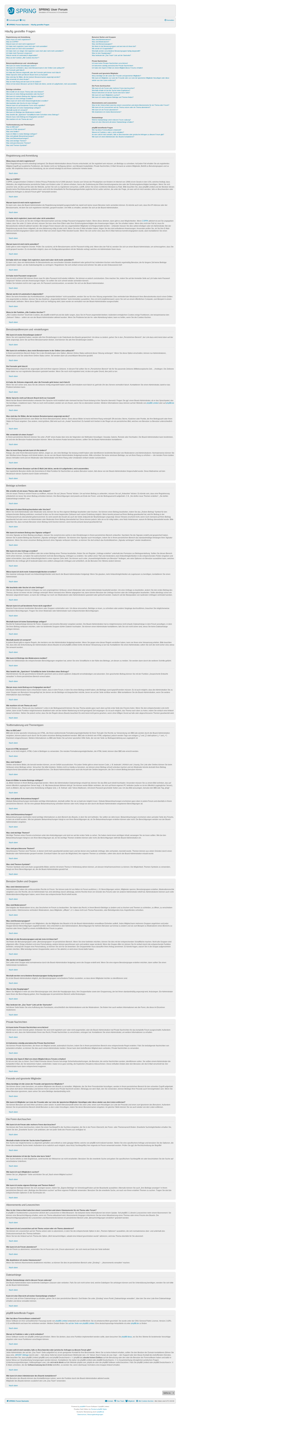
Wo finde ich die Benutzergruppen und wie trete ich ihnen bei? (114, 46)
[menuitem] (22, 20)
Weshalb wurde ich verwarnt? (17, 110)
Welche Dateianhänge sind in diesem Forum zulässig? (111, 120)
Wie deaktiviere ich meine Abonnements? (106, 112)
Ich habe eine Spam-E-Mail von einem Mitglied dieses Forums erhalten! (117, 68)
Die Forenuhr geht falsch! (15, 70)
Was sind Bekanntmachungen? (17, 138)
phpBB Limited (153, 403)
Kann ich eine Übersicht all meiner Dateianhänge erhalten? (113, 122)
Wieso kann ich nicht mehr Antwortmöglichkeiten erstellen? (27, 101)
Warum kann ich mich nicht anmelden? (20, 48)
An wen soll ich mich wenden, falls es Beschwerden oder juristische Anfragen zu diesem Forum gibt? (128, 134)
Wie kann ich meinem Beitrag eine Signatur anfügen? (25, 96)
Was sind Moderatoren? (100, 42)
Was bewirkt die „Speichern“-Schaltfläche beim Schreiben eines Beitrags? (32, 114)
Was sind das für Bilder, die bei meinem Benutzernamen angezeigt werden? (33, 77)
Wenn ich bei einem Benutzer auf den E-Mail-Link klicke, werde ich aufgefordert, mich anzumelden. (41, 84)
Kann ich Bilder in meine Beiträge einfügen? (21, 134)
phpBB (82, 1406)
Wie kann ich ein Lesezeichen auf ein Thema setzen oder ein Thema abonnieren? (121, 107)
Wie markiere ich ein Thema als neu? (19, 119)
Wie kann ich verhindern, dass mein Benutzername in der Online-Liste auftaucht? (35, 68)
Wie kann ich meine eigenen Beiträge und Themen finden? (112, 97)
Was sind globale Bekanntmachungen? (20, 136)
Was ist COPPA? (12, 42)
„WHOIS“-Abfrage (22, 1355)
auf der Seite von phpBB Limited (81, 1323)
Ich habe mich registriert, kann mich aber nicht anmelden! (26, 46)
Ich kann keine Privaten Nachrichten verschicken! (110, 63)
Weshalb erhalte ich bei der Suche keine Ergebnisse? (111, 90)
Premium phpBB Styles (99, 1409)
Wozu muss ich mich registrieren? (18, 39)
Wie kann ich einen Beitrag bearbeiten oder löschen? (25, 94)
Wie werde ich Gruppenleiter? (102, 48)
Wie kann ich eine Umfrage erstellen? (19, 98)
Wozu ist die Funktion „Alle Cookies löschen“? (22, 58)
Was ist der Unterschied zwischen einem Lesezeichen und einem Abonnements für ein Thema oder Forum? (130, 105)
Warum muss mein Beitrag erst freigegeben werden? (25, 117)
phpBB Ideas (127, 1337)
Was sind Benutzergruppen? (102, 44)
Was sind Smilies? (12, 131)
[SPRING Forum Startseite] (22, 10)
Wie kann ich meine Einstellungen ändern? (21, 66)
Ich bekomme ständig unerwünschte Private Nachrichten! (112, 66)
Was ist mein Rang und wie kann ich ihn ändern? (23, 82)
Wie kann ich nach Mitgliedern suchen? (106, 95)
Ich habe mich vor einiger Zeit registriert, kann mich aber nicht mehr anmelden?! (35, 51)
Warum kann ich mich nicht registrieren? (20, 44)
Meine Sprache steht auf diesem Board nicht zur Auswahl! (27, 75)
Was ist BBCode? (12, 127)
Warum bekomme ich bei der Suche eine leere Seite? (111, 93)
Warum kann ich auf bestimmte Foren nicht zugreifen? (25, 105)
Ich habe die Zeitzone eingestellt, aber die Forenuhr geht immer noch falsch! (33, 72)
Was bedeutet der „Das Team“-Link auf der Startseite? (111, 55)
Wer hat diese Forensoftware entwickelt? (106, 130)
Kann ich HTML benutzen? (15, 129)
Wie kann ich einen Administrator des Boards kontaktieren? (113, 137)
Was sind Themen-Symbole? (16, 145)
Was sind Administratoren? (101, 39)
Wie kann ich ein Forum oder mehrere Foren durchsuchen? (113, 88)
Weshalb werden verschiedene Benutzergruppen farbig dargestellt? (116, 51)
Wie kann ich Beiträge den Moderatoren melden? (23, 112)
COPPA (145, 221)
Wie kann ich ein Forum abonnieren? (105, 110)
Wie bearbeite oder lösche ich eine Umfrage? (22, 103)
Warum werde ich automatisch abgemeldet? (22, 55)
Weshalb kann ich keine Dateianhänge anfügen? (23, 108)
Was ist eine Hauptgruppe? (101, 53)
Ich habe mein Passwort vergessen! (19, 53)
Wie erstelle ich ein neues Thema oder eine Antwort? (25, 92)
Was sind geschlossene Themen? (18, 143)
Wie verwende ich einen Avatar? (17, 79)
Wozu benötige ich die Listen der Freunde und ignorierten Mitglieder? (116, 76)
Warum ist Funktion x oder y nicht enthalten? (108, 132)
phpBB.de (170, 403)
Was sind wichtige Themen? (16, 141)
